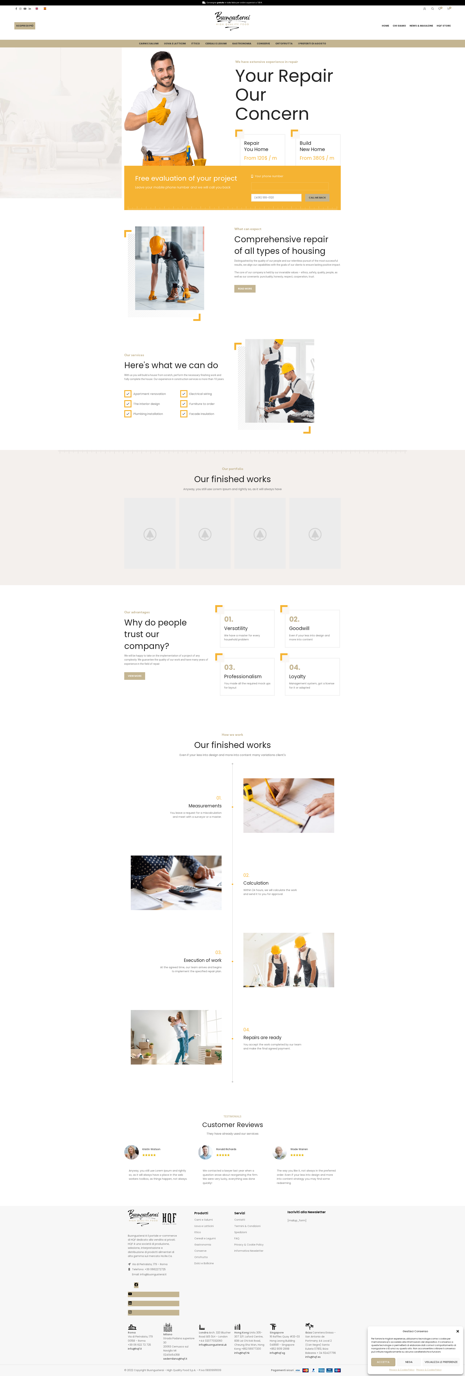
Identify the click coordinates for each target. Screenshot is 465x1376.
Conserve (200, 1251)
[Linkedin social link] (30, 8)
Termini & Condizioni (247, 1226)
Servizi (239, 1213)
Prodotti (201, 1213)
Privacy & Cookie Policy (402, 1369)
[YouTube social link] (25, 8)
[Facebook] (136, 1286)
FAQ (236, 1238)
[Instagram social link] (20, 8)
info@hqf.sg (277, 1353)
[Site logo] (232, 22)
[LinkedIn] (130, 1304)
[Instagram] (130, 1313)
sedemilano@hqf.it (175, 1359)
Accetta (383, 1362)
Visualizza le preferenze (441, 1362)
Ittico (197, 1232)
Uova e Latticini (204, 1226)
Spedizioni (240, 1232)
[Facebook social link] (16, 8)
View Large (171, 502)
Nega (409, 1362)
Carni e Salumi (203, 1220)
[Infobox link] (38, 8)
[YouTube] (130, 1295)
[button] (458, 1331)
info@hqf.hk (242, 1353)
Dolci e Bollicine (204, 1263)
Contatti (239, 1220)
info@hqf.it (135, 1349)
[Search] (432, 8)
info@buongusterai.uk (213, 1345)
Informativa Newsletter (248, 1251)
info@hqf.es (313, 1357)
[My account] (425, 8)
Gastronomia (202, 1244)
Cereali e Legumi (205, 1238)
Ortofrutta (201, 1257)
